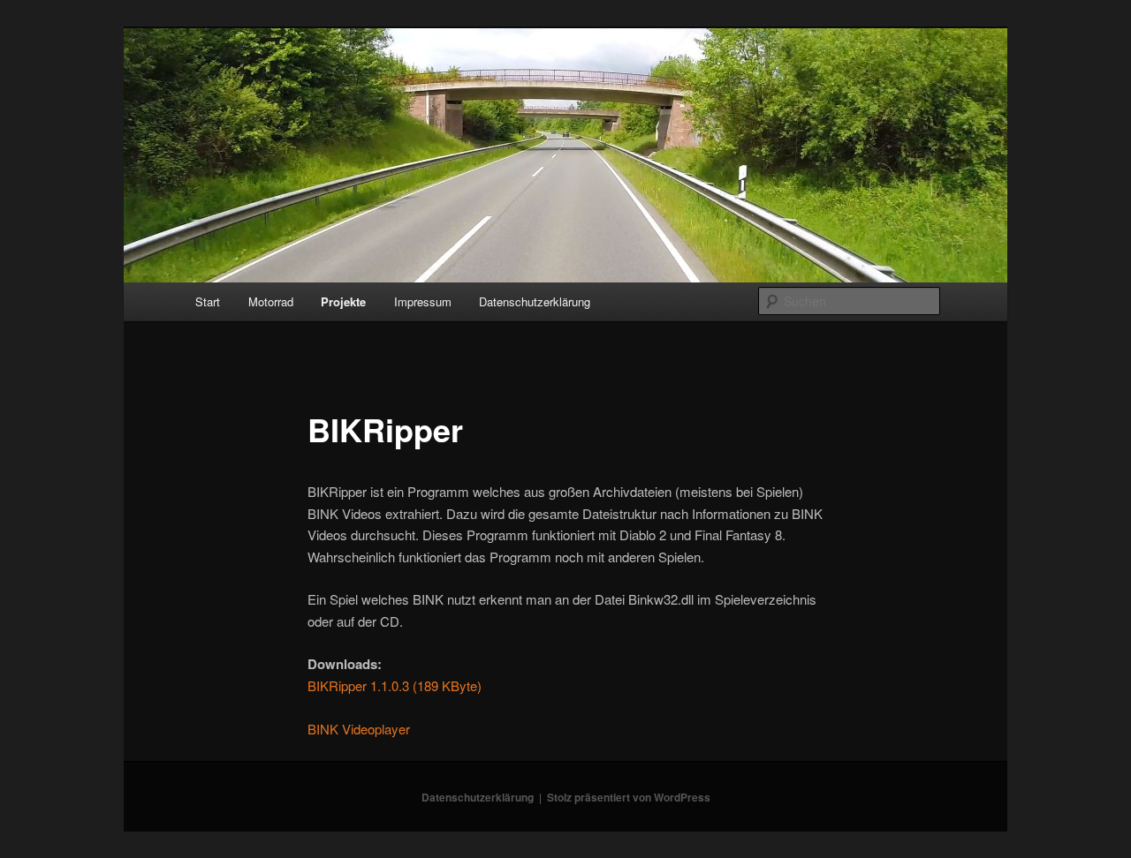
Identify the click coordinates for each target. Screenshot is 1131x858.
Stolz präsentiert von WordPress (628, 797)
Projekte (343, 301)
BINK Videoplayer (358, 728)
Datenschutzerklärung (534, 301)
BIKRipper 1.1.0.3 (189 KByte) (394, 685)
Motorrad (270, 301)
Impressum (423, 301)
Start (207, 301)
